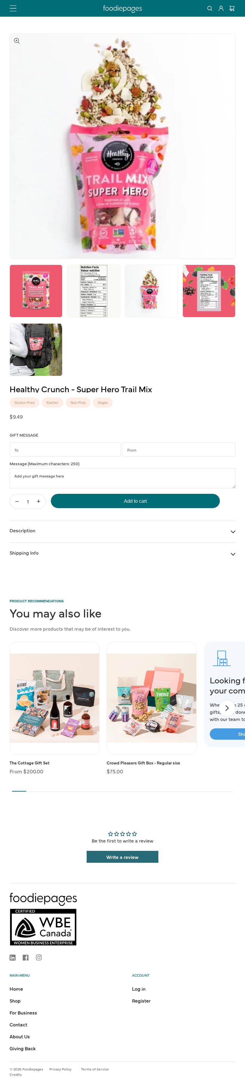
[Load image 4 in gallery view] (151, 291)
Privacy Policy (60, 1069)
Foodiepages (32, 1069)
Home (16, 988)
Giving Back (23, 1048)
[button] (13, 8)
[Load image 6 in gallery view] (36, 350)
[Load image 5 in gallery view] (209, 291)
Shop (15, 1000)
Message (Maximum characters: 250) (44, 463)
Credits (16, 1074)
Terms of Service (95, 1069)
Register (141, 1000)
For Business (23, 1012)
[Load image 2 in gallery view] (36, 291)
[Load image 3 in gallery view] (94, 291)
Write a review (122, 857)
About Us (20, 1036)
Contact (18, 1024)
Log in (139, 988)
